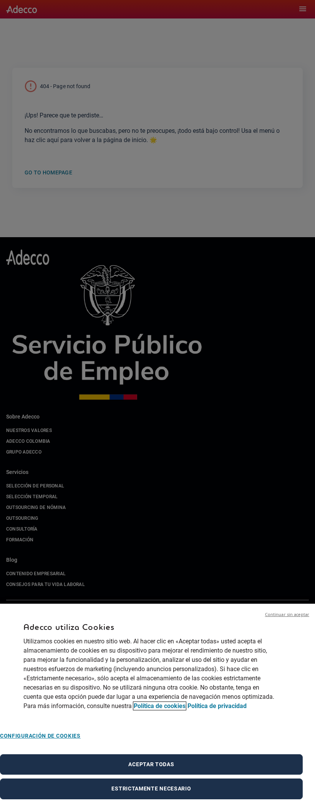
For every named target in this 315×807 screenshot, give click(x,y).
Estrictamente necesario (151, 788)
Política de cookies (160, 706)
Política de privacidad (217, 706)
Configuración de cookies (40, 736)
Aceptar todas (151, 764)
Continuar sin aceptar (287, 614)
